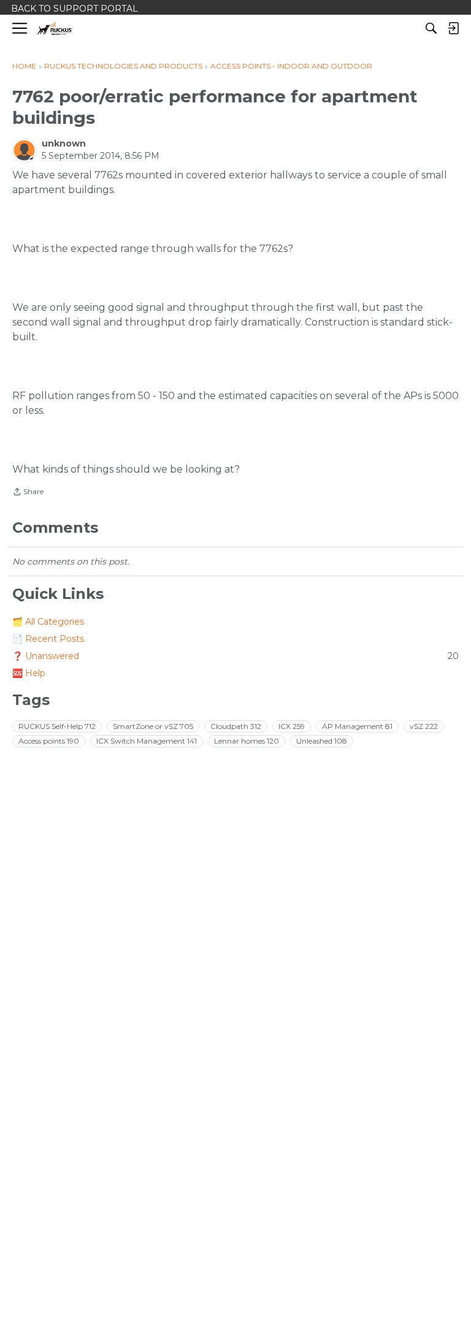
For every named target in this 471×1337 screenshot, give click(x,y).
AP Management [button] (357, 726)
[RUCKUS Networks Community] (54, 28)
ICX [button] (291, 726)
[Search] (431, 28)
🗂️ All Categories (48, 621)
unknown (64, 143)
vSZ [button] (424, 726)
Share (28, 493)
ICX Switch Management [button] (146, 740)
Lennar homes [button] (246, 740)
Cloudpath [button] (235, 726)
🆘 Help (28, 673)
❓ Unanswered (235, 655)
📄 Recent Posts (48, 638)
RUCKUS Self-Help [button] (57, 726)
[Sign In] (453, 28)
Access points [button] (48, 740)
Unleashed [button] (321, 740)
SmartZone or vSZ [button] (153, 726)
